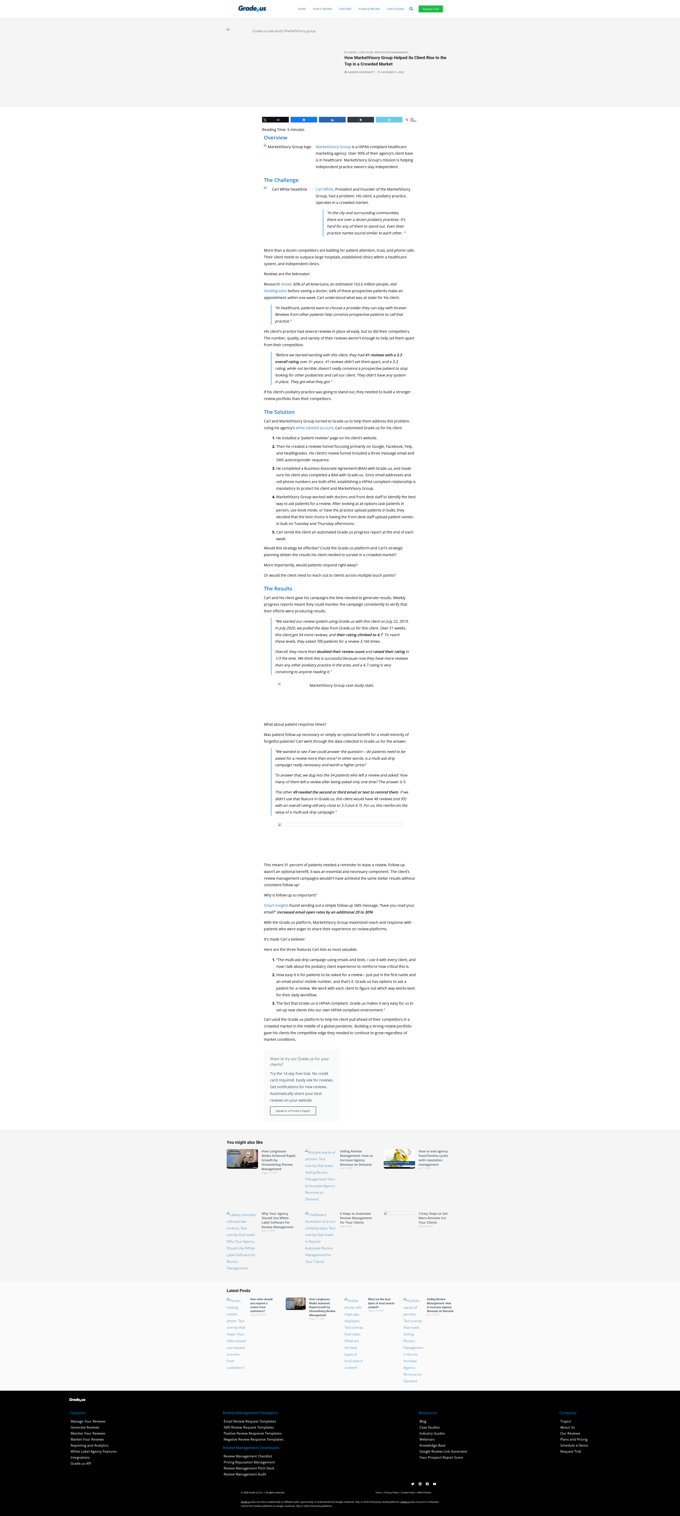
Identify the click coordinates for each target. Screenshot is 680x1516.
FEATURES (345, 9)
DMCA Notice (424, 1492)
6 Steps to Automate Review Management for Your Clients (356, 1217)
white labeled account (314, 427)
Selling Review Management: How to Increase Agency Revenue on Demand (356, 1158)
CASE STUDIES (395, 9)
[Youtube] (434, 1484)
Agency (353, 52)
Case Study (366, 52)
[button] (411, 8)
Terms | (379, 1492)
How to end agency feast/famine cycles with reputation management (433, 1158)
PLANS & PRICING (369, 9)
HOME (302, 9)
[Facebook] (427, 1484)
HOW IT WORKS (322, 9)
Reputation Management (392, 52)
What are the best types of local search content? (381, 1303)
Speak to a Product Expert (293, 1111)
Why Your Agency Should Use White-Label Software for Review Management (277, 1220)
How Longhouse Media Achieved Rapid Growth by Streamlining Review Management (322, 1307)
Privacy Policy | (392, 1492)
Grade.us (245, 1501)
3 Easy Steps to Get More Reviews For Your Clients (433, 1217)
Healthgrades (275, 290)
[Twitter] (413, 1484)
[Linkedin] (420, 1484)
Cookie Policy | (409, 1492)
